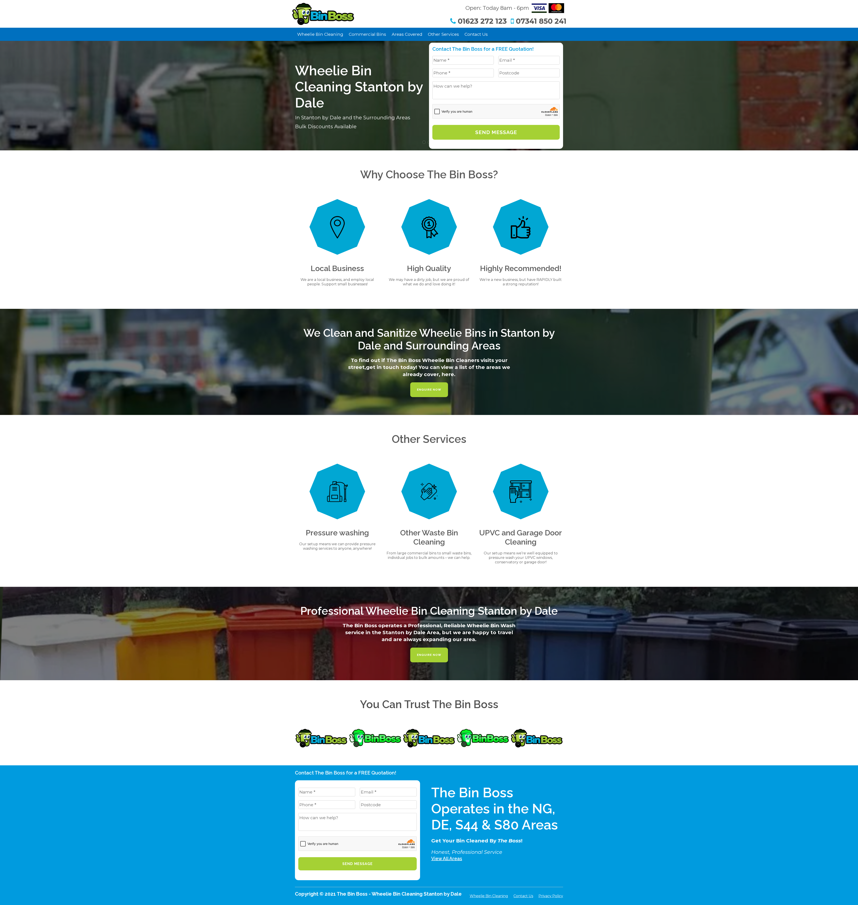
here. (448, 374)
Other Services (443, 34)
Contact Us (476, 34)
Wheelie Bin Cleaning (320, 34)
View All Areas (446, 858)
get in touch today (391, 367)
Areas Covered (407, 34)
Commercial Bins (367, 34)
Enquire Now (429, 389)
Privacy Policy (550, 896)
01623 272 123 (481, 21)
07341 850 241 (540, 21)
